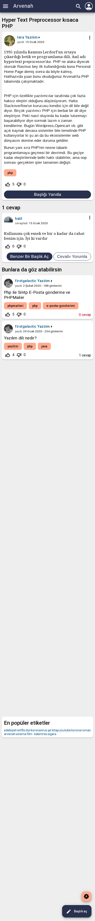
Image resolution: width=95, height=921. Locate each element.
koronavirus (39, 730)
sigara (52, 734)
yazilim (13, 346)
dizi (28, 730)
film (29, 734)
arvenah (9, 734)
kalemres (40, 734)
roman (86, 730)
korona (76, 730)
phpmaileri (15, 306)
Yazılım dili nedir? (20, 338)
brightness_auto (86, 896)
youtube (65, 730)
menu (5, 6)
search (78, 6)
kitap (55, 730)
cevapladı (21, 223)
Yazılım (31, 37)
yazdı (20, 42)
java (44, 346)
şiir (50, 730)
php (10, 173)
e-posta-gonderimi (60, 306)
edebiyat (10, 730)
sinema (21, 734)
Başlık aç (76, 911)
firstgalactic (25, 281)
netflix (21, 730)
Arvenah (23, 6)
